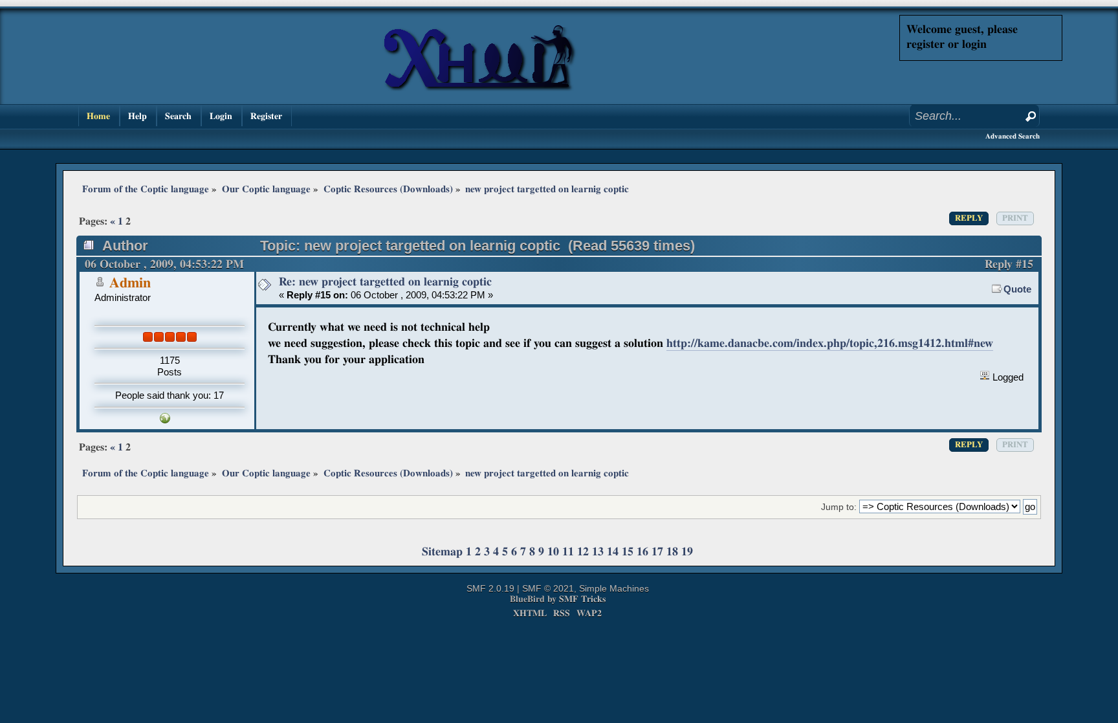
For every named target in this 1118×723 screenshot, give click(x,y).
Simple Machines (614, 588)
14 (613, 552)
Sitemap (442, 552)
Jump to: (839, 507)
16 (642, 552)
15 (627, 552)
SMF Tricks (582, 599)
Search (178, 116)
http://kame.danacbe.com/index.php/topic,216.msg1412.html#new (829, 343)
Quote (1017, 289)
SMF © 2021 (548, 588)
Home (98, 116)
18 (672, 552)
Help (137, 116)
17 (657, 552)
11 (568, 552)
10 (553, 552)
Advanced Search (1012, 136)
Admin (130, 283)
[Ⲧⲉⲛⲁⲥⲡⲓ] (165, 419)
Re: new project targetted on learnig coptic (385, 282)
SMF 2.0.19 (490, 588)
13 (598, 552)
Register (266, 116)
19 (687, 552)
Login (221, 116)
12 (583, 552)
